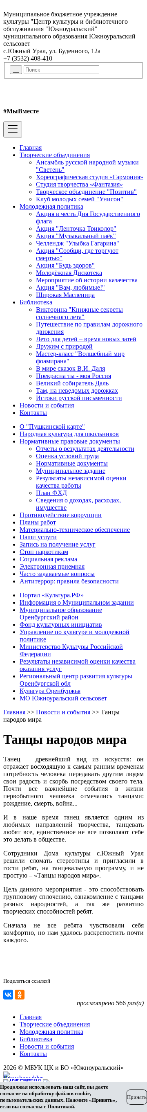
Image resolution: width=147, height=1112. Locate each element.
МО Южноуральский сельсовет (63, 698)
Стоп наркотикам (44, 551)
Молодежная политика (51, 206)
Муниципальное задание (70, 470)
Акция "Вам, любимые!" (70, 287)
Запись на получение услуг (58, 544)
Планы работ (38, 522)
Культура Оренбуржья (50, 690)
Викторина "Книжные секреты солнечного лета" (79, 313)
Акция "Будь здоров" (65, 265)
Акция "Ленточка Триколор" (76, 228)
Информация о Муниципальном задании (77, 602)
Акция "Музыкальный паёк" (76, 235)
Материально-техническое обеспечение (75, 529)
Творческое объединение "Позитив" (86, 191)
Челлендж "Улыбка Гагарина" (77, 243)
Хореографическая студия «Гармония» (89, 176)
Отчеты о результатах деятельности (85, 448)
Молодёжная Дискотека (69, 272)
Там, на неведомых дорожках (77, 390)
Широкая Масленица (65, 294)
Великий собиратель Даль (72, 383)
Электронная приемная (52, 566)
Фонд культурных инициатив (61, 624)
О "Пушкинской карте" (52, 426)
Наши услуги (38, 536)
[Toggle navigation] (12, 129)
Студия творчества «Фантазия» (79, 184)
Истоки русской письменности (79, 397)
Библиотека (36, 302)
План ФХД (51, 492)
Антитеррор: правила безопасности (69, 581)
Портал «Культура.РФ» (52, 595)
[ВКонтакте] (8, 994)
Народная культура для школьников (69, 433)
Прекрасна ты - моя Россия (73, 375)
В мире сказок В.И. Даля (70, 368)
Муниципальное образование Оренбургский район (61, 613)
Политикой (60, 1106)
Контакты (33, 412)
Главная (31, 147)
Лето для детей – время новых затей (86, 338)
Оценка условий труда (67, 455)
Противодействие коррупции (61, 514)
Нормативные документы (72, 463)
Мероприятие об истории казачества (87, 280)
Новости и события (47, 405)
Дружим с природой (64, 346)
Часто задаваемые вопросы (57, 573)
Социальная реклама (48, 559)
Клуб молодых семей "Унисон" (79, 199)
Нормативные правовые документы (70, 441)
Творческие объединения (55, 154)
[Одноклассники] (19, 994)
